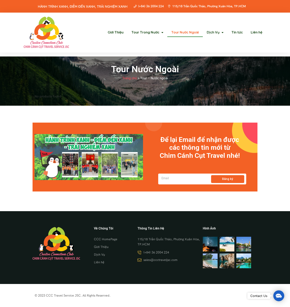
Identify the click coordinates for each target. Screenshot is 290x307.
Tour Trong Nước (145, 32)
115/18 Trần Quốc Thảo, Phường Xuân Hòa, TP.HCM (209, 6)
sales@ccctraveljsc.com (160, 260)
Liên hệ (256, 32)
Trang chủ (129, 78)
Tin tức (237, 32)
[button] (278, 295)
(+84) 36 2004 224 (151, 6)
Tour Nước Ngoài (185, 32)
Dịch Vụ (213, 32)
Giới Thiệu (115, 32)
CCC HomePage (105, 239)
